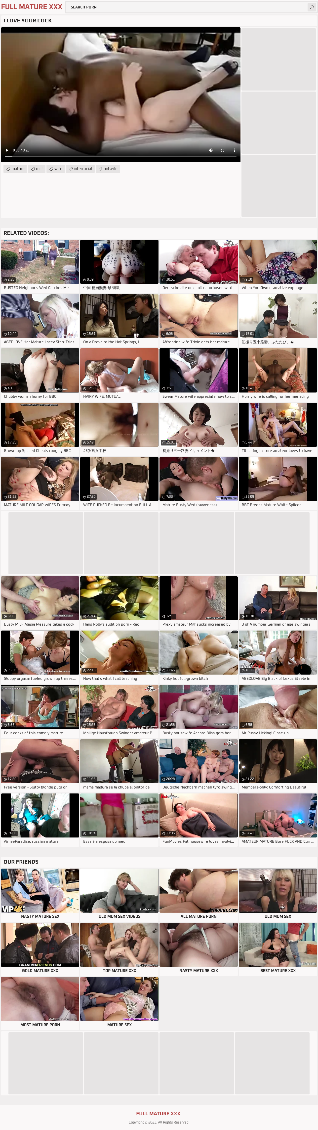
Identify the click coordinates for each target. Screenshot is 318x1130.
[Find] (312, 7)
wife (58, 169)
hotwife (111, 169)
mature (18, 169)
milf (39, 169)
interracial (83, 169)
